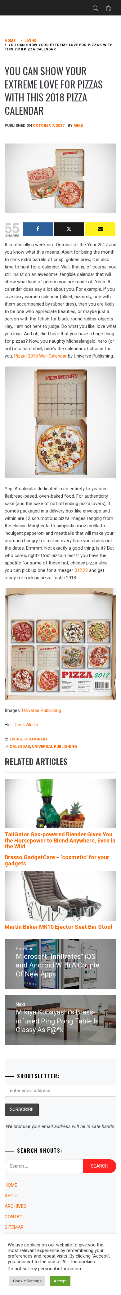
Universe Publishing (41, 710)
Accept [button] (60, 1281)
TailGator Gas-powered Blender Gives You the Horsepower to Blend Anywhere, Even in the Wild (60, 840)
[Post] (69, 229)
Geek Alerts (26, 724)
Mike (78, 125)
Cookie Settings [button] (27, 1281)
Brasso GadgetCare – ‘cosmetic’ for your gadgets (57, 860)
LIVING (16, 739)
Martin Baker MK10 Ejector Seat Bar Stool (58, 927)
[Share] (38, 229)
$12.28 (81, 570)
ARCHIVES (15, 1206)
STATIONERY (36, 739)
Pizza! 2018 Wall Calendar (40, 356)
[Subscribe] (100, 229)
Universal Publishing (54, 746)
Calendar (20, 746)
